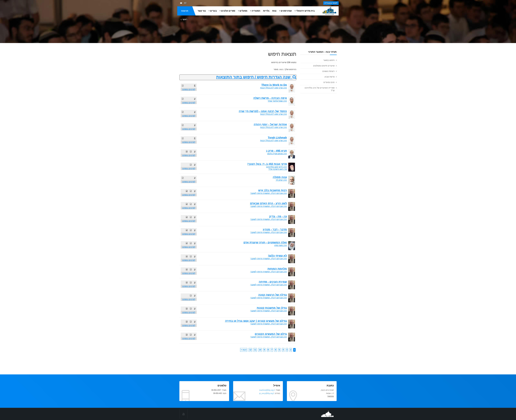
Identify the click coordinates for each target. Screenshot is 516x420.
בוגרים (213, 11)
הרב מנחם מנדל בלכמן (277, 154)
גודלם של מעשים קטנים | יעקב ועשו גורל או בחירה (256, 320)
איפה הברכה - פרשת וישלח (270, 98)
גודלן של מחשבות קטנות (272, 307)
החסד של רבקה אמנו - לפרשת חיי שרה (263, 111)
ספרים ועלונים (228, 11)
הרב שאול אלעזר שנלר (277, 101)
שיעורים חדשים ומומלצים (324, 66)
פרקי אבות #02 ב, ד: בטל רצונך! (267, 163)
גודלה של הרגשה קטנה (272, 294)
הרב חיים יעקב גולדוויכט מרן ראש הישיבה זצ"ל (276, 168)
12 (250, 350)
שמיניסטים (286, 11)
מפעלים (243, 11)
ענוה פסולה (280, 177)
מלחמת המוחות (277, 268)
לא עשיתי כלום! (277, 255)
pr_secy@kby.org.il (266, 393)
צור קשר (202, 11)
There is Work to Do (274, 84)
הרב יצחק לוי (281, 180)
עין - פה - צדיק (278, 216)
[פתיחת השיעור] (183, 85)
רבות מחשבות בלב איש (272, 190)
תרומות (184, 11)
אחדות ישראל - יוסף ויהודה (270, 124)
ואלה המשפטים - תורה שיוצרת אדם (265, 242)
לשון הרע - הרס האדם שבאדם (268, 203)
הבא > (244, 350)
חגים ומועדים (329, 82)
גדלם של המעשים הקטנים (271, 333)
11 (255, 350)
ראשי (184, 19)
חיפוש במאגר (329, 60)
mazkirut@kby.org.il (267, 390)
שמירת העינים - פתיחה (273, 281)
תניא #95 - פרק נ (276, 150)
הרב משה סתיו (280, 245)
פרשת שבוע (330, 77)
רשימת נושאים (328, 71)
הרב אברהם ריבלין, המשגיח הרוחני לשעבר (268, 193)
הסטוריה (256, 11)
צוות (274, 11)
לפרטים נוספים (188, 89)
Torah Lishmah (277, 137)
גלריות (266, 11)
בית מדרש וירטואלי (305, 11)
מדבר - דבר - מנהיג (275, 229)
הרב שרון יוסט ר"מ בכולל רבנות (273, 88)
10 (260, 350)
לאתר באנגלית (331, 3)
